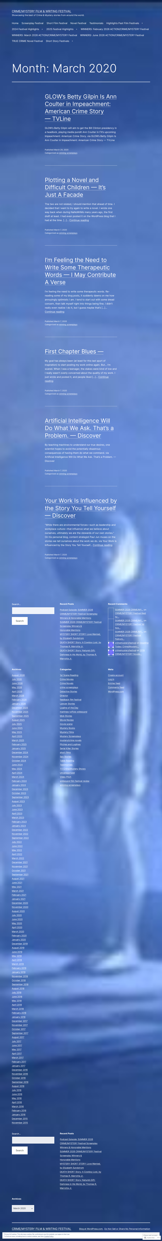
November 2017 (20, 1025)
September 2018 (20, 984)
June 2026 (17, 683)
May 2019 (17, 956)
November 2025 (20, 712)
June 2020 (17, 919)
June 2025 (17, 728)
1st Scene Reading (69, 675)
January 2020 (19, 939)
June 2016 (17, 1094)
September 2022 (20, 838)
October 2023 (19, 793)
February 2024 (19, 781)
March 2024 (18, 777)
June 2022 (17, 846)
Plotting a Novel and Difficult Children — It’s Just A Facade (75, 187)
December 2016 (20, 1070)
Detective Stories (68, 691)
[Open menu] (142, 23)
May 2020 (17, 923)
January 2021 (18, 899)
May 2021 (17, 887)
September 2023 (20, 797)
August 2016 (18, 1086)
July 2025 (17, 724)
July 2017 (16, 1041)
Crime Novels (66, 683)
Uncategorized (67, 773)
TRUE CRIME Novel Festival (27, 41)
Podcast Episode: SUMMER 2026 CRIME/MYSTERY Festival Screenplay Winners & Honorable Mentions (78, 614)
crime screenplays (69, 687)
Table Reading (67, 760)
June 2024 (17, 764)
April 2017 (17, 1053)
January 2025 (19, 748)
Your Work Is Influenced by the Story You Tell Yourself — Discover (81, 508)
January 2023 (19, 826)
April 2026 (17, 691)
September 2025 (20, 716)
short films (65, 752)
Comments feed (116, 687)
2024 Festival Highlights (25, 29)
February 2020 (19, 935)
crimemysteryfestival (125, 643)
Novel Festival (78, 23)
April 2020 (17, 927)
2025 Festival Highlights (59, 29)
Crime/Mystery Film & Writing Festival (41, 11)
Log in (111, 679)
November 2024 (20, 756)
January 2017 (18, 1066)
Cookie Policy (48, 1236)
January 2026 (19, 703)
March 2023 (18, 817)
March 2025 (18, 740)
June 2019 (17, 952)
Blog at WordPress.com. (91, 1229)
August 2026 (18, 675)
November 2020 (20, 907)
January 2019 (18, 972)
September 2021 (20, 874)
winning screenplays (68, 153)
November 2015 (20, 1122)
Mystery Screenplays (70, 736)
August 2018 (18, 988)
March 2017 (18, 1057)
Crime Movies (67, 679)
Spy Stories (65, 756)
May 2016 (17, 1098)
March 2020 (18, 931)
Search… (16, 604)
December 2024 (20, 752)
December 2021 (20, 862)
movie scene (66, 724)
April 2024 (17, 773)
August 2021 (18, 878)
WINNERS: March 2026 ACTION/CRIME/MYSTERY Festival (44, 35)
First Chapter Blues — (74, 351)
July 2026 (17, 679)
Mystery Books (67, 728)
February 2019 (19, 968)
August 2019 (18, 947)
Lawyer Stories (67, 703)
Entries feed (114, 683)
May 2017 (16, 1049)
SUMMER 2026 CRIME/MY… (129, 609)
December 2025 (20, 707)
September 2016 (20, 1082)
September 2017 (20, 1033)
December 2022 (20, 830)
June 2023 (17, 809)
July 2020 (17, 915)
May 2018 (17, 1000)
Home (15, 23)
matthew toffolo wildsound (73, 712)
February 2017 (19, 1061)
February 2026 (19, 699)
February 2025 (19, 744)
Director (64, 695)
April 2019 (17, 960)
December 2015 (20, 1118)
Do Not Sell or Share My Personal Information (127, 1229)
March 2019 (18, 964)
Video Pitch (65, 777)
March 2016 (18, 1106)
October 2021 (19, 870)
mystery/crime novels (70, 740)
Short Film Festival (57, 23)
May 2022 (17, 850)
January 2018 (18, 1017)
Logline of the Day (69, 707)
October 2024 (19, 760)
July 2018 (16, 992)
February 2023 (19, 821)
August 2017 (18, 1037)
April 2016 (17, 1102)
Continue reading (79, 220)
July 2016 (16, 1090)
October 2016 (19, 1078)
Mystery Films (67, 732)
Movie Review (67, 720)
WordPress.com (116, 691)
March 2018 (18, 1009)
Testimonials (96, 23)
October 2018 (19, 980)
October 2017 (18, 1029)
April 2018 (17, 1004)
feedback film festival (70, 699)
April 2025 (17, 736)
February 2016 (19, 1110)
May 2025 (17, 732)
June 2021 (17, 882)
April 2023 (17, 813)
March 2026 (18, 695)
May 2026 (17, 687)
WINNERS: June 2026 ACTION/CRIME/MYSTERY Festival (112, 35)
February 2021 (19, 895)
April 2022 (17, 854)
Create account (116, 675)
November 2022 (20, 834)
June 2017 (17, 1045)
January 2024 (19, 785)
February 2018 (19, 1013)
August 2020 (18, 911)
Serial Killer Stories (69, 748)
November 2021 (20, 866)
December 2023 (20, 789)
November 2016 (20, 1074)
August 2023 (18, 801)
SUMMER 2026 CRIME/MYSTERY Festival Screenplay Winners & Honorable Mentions (81, 626)
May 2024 (17, 769)
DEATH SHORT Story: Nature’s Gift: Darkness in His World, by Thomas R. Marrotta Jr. (78, 654)
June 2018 (17, 996)
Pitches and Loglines (70, 744)
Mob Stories (66, 716)
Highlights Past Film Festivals (122, 23)
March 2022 (18, 858)
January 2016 (18, 1114)
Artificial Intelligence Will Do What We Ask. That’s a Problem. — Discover (79, 428)
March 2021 (18, 891)
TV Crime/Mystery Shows (73, 769)
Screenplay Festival (32, 23)
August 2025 (18, 720)
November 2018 (20, 976)
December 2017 (20, 1021)
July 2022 (17, 842)
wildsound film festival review (74, 781)
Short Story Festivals (57, 41)
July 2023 (17, 805)
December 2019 (20, 943)
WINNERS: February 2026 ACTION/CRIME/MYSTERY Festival (115, 29)
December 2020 (20, 903)
